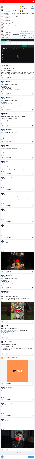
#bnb (13, 170)
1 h (4, 82)
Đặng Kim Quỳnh (25, 13)
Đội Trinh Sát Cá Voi (7, 81)
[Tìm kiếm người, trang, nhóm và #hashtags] (33, 1)
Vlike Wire (6, 113)
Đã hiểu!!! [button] (30, 456)
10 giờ (5, 404)
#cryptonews (8, 121)
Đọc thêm (2, 75)
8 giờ (4, 276)
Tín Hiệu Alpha (6, 65)
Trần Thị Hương (25, 6)
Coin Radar (6, 145)
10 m (5, 66)
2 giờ (4, 98)
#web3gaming (16, 170)
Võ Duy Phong (25, 11)
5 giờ (4, 114)
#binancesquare (3, 121)
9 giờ (4, 358)
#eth (12, 332)
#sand (11, 170)
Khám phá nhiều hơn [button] (7, 457)
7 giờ (4, 226)
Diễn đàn (7, 37)
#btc (11, 332)
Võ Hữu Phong (25, 8)
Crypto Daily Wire (7, 341)
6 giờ (4, 162)
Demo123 (24, 35)
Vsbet (5, 357)
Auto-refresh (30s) (27, 37)
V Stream (5, 241)
